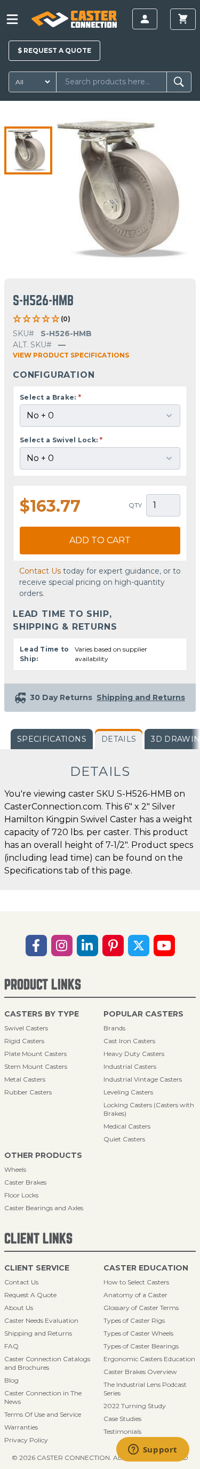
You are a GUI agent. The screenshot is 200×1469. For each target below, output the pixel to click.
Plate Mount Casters (35, 1054)
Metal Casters (24, 1079)
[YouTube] (164, 945)
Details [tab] (118, 739)
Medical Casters (126, 1126)
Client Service (36, 1268)
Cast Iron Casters (129, 1041)
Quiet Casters (124, 1139)
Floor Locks (21, 1195)
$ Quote (54, 50)
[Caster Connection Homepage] (74, 19)
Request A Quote (30, 1295)
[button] (28, 150)
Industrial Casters (129, 1066)
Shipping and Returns (38, 1333)
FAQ (11, 1346)
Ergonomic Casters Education (149, 1359)
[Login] (144, 19)
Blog (11, 1380)
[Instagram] (62, 945)
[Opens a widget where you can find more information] (152, 1450)
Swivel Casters (26, 1028)
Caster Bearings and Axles (43, 1208)
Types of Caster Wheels (138, 1333)
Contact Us (40, 571)
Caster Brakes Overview (140, 1372)
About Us (18, 1308)
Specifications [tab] (51, 739)
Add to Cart (100, 540)
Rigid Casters (24, 1041)
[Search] (179, 82)
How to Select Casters (136, 1282)
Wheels (15, 1169)
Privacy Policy (26, 1440)
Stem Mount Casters (35, 1066)
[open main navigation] (12, 19)
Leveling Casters (128, 1092)
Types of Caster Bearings (141, 1346)
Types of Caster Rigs (134, 1320)
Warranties (21, 1427)
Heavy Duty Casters (133, 1054)
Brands (114, 1028)
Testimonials (122, 1431)
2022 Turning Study (134, 1406)
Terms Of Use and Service (42, 1414)
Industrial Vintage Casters (142, 1079)
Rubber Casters (28, 1092)
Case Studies (122, 1419)
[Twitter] (138, 945)
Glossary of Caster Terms (141, 1308)
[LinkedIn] (87, 945)
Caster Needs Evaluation (41, 1320)
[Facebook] (36, 945)
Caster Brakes (25, 1182)
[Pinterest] (113, 945)
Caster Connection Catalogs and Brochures (47, 1363)
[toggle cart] (183, 19)
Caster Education (145, 1268)
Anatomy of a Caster (135, 1295)
